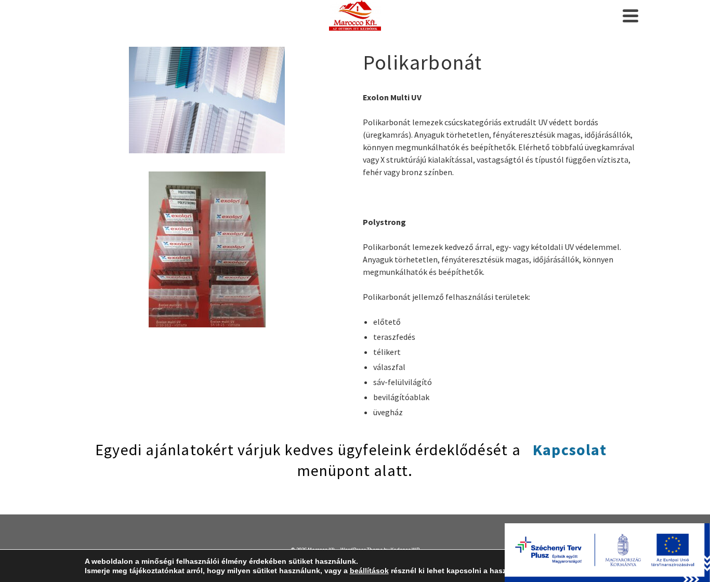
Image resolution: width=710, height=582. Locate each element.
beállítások (369, 570)
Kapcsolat (570, 449)
